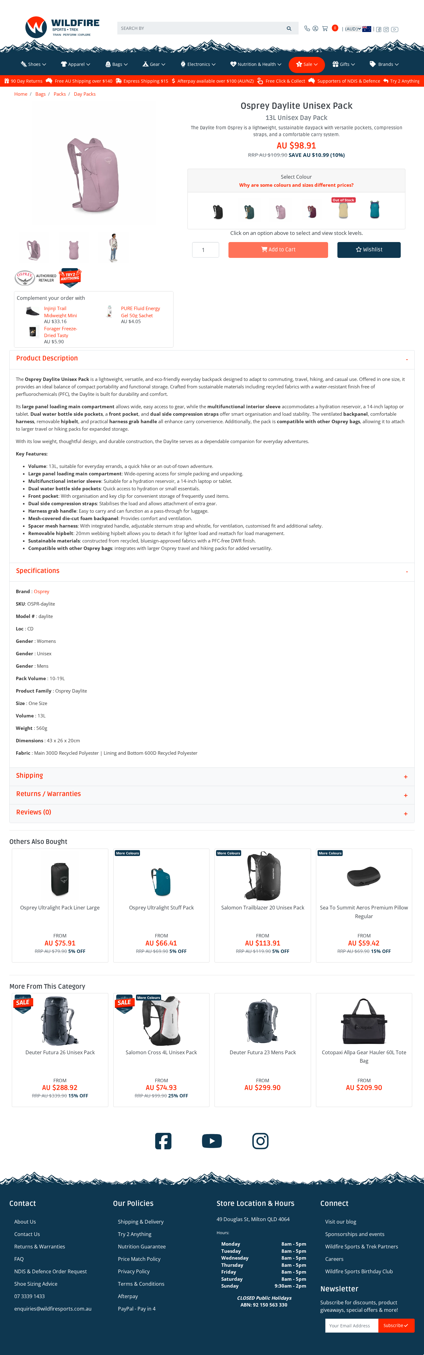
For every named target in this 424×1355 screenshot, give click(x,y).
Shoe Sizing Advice (35, 1283)
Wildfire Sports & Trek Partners (361, 1246)
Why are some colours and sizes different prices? (296, 185)
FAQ (19, 1259)
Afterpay (128, 1296)
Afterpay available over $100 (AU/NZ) (216, 81)
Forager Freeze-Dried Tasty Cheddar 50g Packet (60, 339)
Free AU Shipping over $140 (83, 81)
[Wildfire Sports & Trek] (62, 27)
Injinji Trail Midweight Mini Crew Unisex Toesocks (60, 318)
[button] (369, 250)
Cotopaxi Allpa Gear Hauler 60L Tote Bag (364, 1056)
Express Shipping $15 (146, 81)
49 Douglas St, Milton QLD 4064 (253, 1219)
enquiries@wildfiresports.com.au (53, 1308)
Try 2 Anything (405, 81)
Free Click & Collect (285, 81)
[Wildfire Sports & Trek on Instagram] (386, 28)
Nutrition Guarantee (142, 1246)
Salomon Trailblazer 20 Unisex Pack (262, 907)
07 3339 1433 (29, 1296)
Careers (334, 1259)
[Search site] (289, 28)
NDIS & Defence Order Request (50, 1271)
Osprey (41, 591)
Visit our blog (340, 1221)
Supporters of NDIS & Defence (349, 81)
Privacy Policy (134, 1271)
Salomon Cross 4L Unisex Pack (161, 1052)
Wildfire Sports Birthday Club (359, 1271)
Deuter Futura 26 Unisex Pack (60, 1052)
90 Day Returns (27, 81)
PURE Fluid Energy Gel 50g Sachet (140, 311)
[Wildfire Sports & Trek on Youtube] (394, 28)
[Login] (315, 28)
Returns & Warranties (39, 1246)
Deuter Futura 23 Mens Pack (263, 1052)
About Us (25, 1221)
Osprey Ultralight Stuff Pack (161, 907)
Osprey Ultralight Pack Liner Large (60, 907)
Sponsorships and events (355, 1234)
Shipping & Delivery (141, 1221)
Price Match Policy (139, 1259)
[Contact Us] (307, 28)
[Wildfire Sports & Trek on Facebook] (378, 28)
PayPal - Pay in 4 (137, 1308)
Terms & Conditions (141, 1283)
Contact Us (27, 1234)
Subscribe (394, 1325)
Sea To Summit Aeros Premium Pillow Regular (364, 911)
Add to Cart (281, 249)
